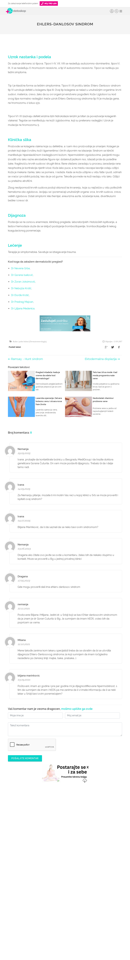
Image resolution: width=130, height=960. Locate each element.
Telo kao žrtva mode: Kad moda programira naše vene (105, 375)
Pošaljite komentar (25, 758)
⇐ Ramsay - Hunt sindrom (25, 359)
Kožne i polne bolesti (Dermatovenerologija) (29, 341)
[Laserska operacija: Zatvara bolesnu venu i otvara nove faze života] (21, 407)
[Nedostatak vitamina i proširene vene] (78, 407)
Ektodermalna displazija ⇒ (102, 359)
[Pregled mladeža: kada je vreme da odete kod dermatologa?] (21, 381)
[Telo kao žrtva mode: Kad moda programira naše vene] (78, 381)
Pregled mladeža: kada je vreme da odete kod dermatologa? (48, 375)
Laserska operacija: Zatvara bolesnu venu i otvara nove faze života (49, 401)
